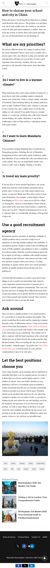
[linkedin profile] (32, 546)
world (42, 469)
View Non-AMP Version (35, 558)
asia (5, 463)
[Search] (46, 3)
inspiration (41, 463)
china (31, 463)
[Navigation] (3, 3)
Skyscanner (19, 200)
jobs (5, 469)
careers (22, 463)
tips (18, 469)
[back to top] (45, 558)
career (13, 463)
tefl (12, 469)
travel (26, 469)
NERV (45, 537)
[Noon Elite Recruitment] (25, 2)
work (34, 469)
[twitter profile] (18, 546)
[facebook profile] (24, 546)
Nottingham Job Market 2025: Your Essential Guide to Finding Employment (32, 514)
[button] (18, 565)
